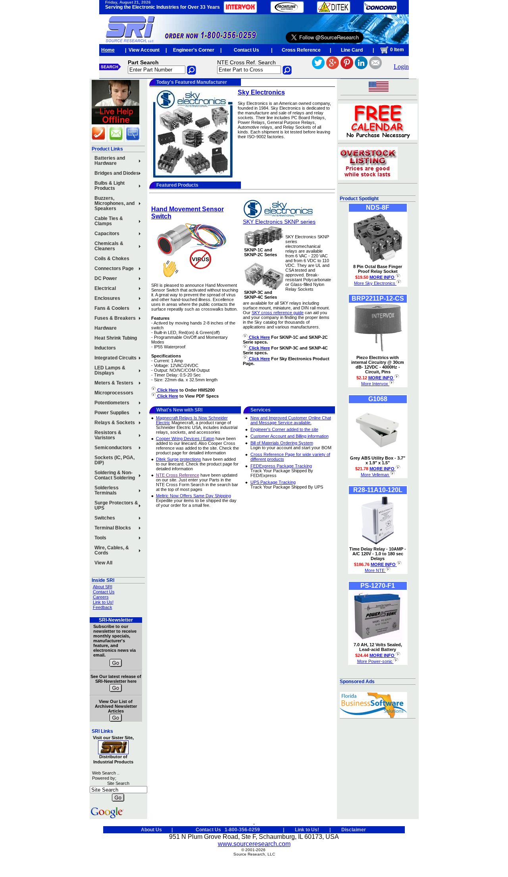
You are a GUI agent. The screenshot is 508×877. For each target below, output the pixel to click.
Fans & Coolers (111, 308)
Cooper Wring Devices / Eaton (185, 438)
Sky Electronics (261, 92)
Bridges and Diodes (116, 173)
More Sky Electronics (375, 283)
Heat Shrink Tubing (115, 338)
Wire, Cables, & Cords (111, 550)
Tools (100, 538)
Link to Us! (103, 602)
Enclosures (107, 298)
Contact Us (246, 50)
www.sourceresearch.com (254, 843)
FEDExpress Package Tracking (281, 466)
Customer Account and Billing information (289, 436)
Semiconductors (113, 447)
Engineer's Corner (193, 50)
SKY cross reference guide (278, 312)
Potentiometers (111, 403)
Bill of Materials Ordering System (281, 442)
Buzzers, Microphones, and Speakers (114, 203)
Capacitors (106, 233)
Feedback (102, 607)
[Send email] (375, 67)
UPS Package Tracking (273, 482)
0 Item (396, 49)
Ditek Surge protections (178, 459)
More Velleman (375, 474)
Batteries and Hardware (109, 160)
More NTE (375, 570)
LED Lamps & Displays (109, 370)
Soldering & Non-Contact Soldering (114, 475)
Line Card (352, 50)
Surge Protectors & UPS (116, 505)
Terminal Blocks (112, 528)
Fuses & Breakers (115, 318)
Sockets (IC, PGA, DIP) (114, 460)
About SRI (102, 586)
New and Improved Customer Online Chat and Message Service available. (290, 420)
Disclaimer (353, 830)
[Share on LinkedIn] (361, 67)
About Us (151, 830)
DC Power (105, 278)
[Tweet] (318, 67)
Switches (104, 518)
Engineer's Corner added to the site (284, 429)
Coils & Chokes (111, 258)
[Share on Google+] (332, 67)
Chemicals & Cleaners (108, 246)
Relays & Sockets (114, 422)
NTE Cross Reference (177, 475)
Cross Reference (301, 50)
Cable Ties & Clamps (108, 221)
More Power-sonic (375, 661)
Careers (101, 597)
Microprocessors (113, 393)
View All (103, 563)
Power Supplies (111, 412)
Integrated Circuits (115, 358)
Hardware (105, 328)
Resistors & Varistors (107, 435)
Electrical (105, 288)
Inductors (105, 348)
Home (108, 50)
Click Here (167, 390)
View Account (144, 50)
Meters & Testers (113, 383)
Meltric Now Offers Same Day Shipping (193, 495)
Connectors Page (114, 268)
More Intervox (375, 383)
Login (401, 66)
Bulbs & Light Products (109, 185)
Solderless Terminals (106, 490)
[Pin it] (347, 67)
